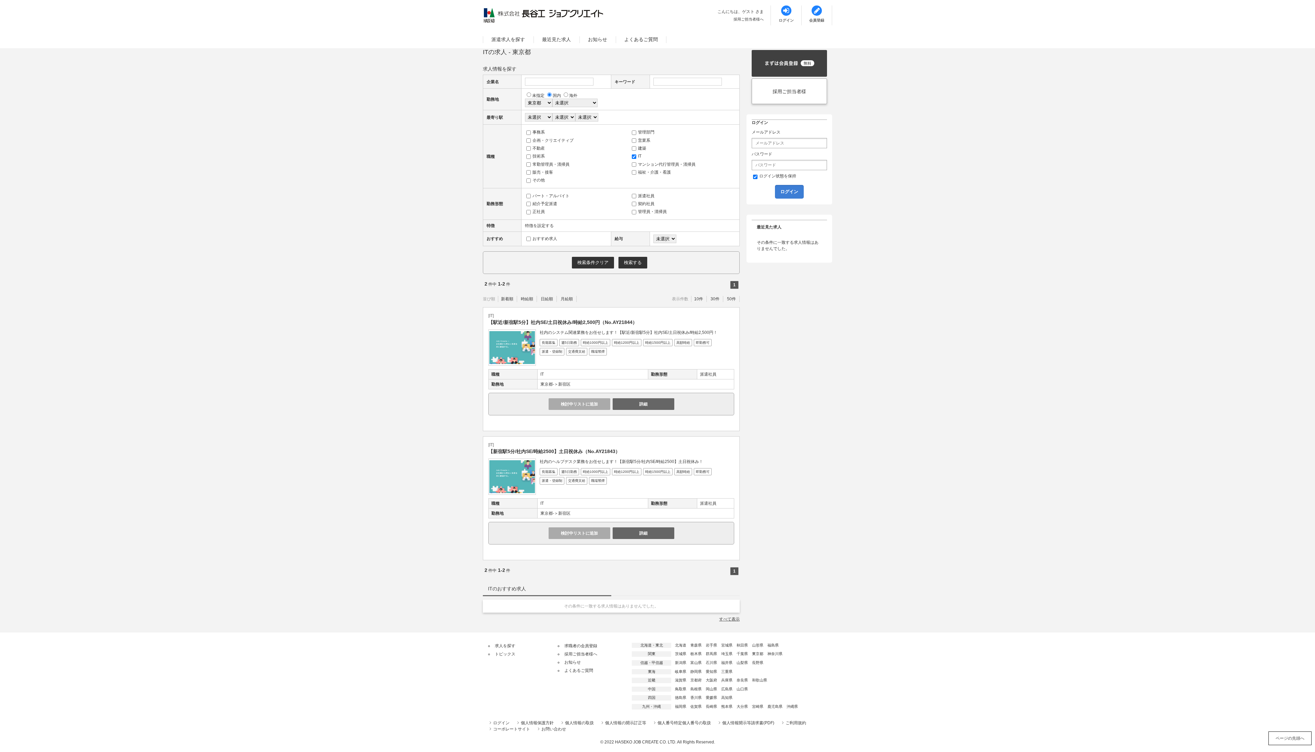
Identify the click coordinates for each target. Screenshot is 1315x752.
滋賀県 (680, 680)
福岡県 (680, 706)
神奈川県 (774, 654)
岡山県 (711, 689)
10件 (698, 299)
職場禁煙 (598, 351)
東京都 (757, 654)
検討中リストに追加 (579, 404)
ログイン (501, 722)
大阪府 (711, 680)
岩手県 (711, 645)
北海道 (680, 645)
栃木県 (696, 654)
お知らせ (597, 39)
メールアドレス (766, 132)
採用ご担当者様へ (749, 19)
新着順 (507, 299)
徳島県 (680, 697)
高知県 (726, 697)
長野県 (757, 663)
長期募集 (548, 342)
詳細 (643, 404)
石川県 (711, 663)
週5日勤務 (569, 342)
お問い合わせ (553, 729)
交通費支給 (576, 351)
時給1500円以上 (658, 342)
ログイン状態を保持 (777, 176)
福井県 (726, 663)
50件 (731, 299)
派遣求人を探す (508, 39)
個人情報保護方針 (537, 722)
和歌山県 (759, 680)
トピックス (505, 654)
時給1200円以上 (626, 342)
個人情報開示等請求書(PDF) (748, 722)
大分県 (742, 706)
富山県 (696, 663)
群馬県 (711, 654)
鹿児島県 (774, 706)
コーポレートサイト (511, 729)
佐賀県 (696, 706)
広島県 (726, 689)
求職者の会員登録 (580, 645)
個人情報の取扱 (579, 722)
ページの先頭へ (1290, 738)
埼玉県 (726, 654)
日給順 (547, 299)
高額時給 (683, 342)
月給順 (567, 299)
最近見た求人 (556, 39)
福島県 (773, 645)
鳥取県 (680, 689)
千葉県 (742, 654)
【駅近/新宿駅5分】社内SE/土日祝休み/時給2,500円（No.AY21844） (562, 322)
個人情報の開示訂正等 (625, 722)
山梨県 (742, 663)
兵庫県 (726, 680)
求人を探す (505, 645)
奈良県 (742, 680)
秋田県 (742, 645)
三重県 (726, 671)
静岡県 (696, 671)
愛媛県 (711, 697)
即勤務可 (703, 342)
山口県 (742, 689)
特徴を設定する (539, 225)
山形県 (757, 645)
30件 (715, 299)
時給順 (527, 299)
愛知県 (711, 671)
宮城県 (726, 645)
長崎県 (711, 706)
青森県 (696, 645)
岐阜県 (680, 671)
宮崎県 (757, 706)
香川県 (696, 697)
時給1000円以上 (595, 342)
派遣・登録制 (552, 351)
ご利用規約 (796, 722)
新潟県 (680, 663)
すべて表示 (729, 619)
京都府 (696, 680)
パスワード (762, 154)
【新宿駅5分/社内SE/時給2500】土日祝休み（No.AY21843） (554, 451)
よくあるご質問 (641, 39)
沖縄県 (792, 706)
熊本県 (726, 706)
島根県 (696, 689)
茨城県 (680, 654)
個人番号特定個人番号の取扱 (684, 722)
